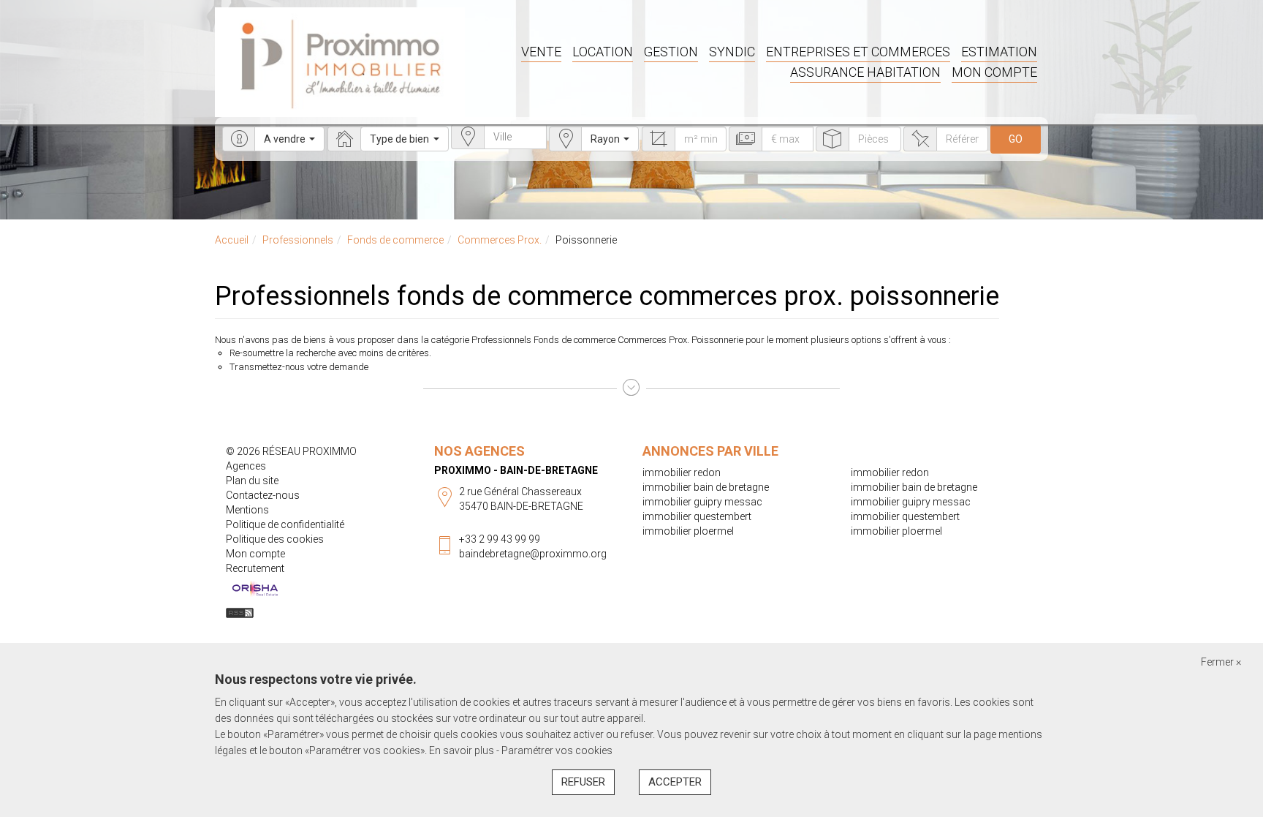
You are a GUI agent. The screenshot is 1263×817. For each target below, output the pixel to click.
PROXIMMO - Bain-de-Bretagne (516, 470)
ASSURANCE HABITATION (865, 72)
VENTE (541, 51)
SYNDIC (732, 51)
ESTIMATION (999, 51)
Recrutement (255, 568)
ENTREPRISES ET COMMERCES (858, 51)
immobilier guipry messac (702, 502)
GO (1016, 139)
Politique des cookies (275, 539)
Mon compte (255, 554)
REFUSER (583, 781)
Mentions (247, 510)
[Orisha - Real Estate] (255, 589)
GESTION (671, 51)
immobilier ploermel (688, 531)
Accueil (232, 240)
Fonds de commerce (395, 240)
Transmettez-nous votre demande (299, 366)
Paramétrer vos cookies (556, 750)
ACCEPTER (675, 781)
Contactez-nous (263, 495)
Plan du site (252, 480)
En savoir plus (462, 750)
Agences (246, 466)
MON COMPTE (994, 72)
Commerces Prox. (500, 240)
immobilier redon (681, 472)
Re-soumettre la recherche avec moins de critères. (330, 352)
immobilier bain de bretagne (705, 487)
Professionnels (297, 240)
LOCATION (602, 51)
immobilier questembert (696, 516)
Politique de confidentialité (285, 524)
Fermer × (1221, 662)
